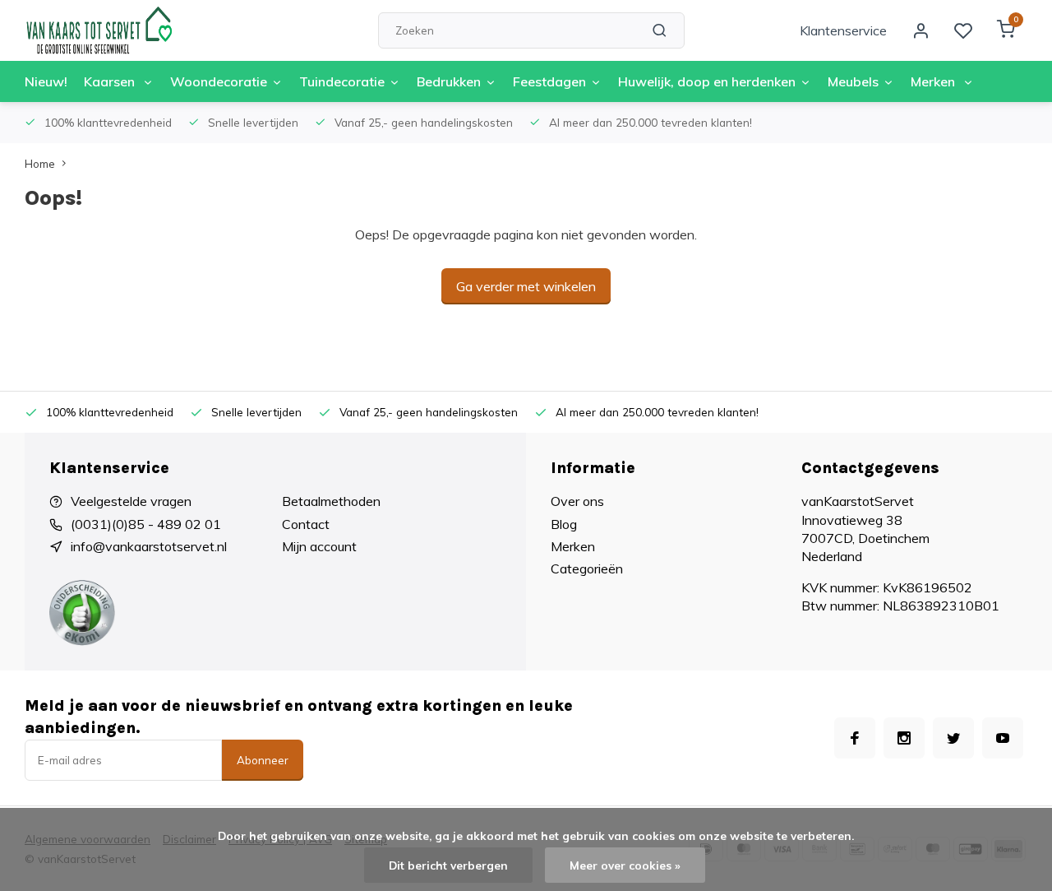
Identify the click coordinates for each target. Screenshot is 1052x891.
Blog (564, 524)
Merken (934, 81)
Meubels (853, 81)
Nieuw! (46, 81)
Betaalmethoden (331, 501)
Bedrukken (449, 81)
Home (40, 163)
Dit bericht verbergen (448, 865)
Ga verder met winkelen (526, 286)
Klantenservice (843, 30)
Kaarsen (111, 81)
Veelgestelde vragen (131, 501)
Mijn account (319, 546)
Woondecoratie (218, 81)
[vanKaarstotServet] (99, 30)
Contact (306, 524)
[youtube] (1002, 738)
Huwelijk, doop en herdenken (707, 81)
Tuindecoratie (342, 81)
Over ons (577, 501)
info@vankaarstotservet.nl (149, 546)
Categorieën (587, 568)
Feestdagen (549, 81)
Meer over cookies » (625, 865)
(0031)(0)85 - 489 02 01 (146, 524)
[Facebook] (854, 738)
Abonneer (262, 760)
